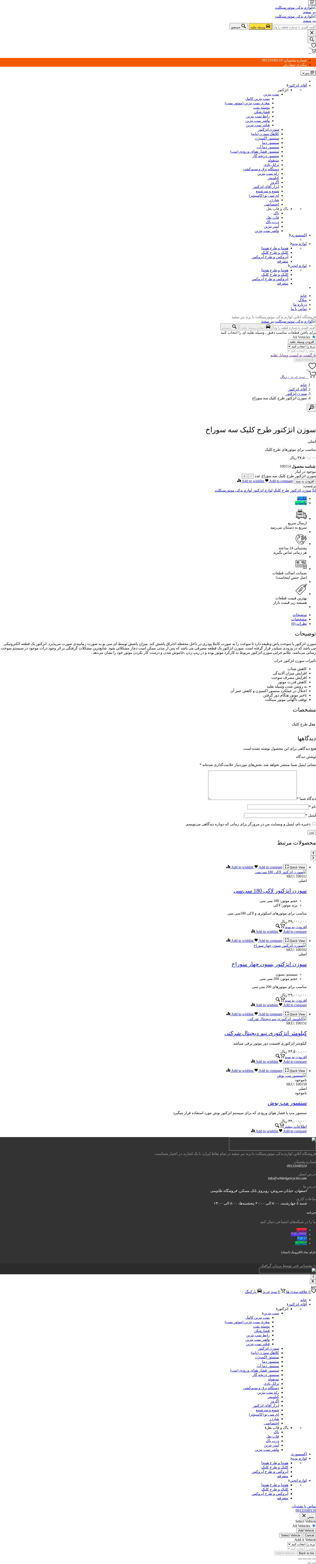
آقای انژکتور (297, 85)
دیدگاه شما (306, 799)
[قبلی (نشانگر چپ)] (314, 1563)
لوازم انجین (298, 266)
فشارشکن (262, 112)
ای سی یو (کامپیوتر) (264, 195)
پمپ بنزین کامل (257, 99)
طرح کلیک (281, 490)
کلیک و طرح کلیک (274, 252)
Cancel (309, 1535)
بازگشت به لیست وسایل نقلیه (293, 355)
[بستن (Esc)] (300, 1559)
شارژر (274, 200)
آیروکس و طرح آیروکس (270, 257)
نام (312, 807)
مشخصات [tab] (299, 619)
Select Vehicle (290, 1535)
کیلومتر (273, 178)
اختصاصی (271, 204)
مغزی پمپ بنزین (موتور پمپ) (247, 103)
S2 (314, 490)
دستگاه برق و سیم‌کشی (261, 169)
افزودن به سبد (305, 481)
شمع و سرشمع (267, 191)
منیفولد (273, 160)
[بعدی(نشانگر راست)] (309, 1563)
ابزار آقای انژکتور (266, 187)
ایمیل (310, 815)
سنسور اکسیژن (267, 138)
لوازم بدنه (299, 244)
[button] (291, 927)
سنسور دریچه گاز (265, 156)
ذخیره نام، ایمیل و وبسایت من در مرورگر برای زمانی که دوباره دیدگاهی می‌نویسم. (247, 824)
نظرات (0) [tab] (299, 624)
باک (276, 213)
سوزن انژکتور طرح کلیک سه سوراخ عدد (285, 476)
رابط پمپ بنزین (258, 116)
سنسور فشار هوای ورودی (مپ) (254, 151)
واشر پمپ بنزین (257, 121)
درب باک (272, 222)
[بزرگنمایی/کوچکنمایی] (314, 1559)
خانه (303, 296)
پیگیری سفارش (295, 65)
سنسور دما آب (268, 147)
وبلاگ (302, 300)
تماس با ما (299, 309)
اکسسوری (299, 235)
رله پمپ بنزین (268, 173)
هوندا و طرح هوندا (274, 248)
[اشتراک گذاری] (305, 1559)
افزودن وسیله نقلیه (302, 341)
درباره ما (300, 304)
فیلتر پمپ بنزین (258, 125)
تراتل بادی (271, 165)
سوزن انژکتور (268, 129)
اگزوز (274, 182)
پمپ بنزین (271, 94)
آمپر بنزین (271, 226)
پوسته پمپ (261, 107)
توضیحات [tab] (300, 615)
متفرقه (282, 261)
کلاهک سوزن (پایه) (265, 134)
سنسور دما (270, 143)
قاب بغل (272, 217)
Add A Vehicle (305, 360)
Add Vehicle (306, 1530)
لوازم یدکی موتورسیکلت (233, 490)
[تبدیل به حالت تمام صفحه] (309, 1559)
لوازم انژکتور (263, 490)
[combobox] (294, 27)
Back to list (306, 1553)
